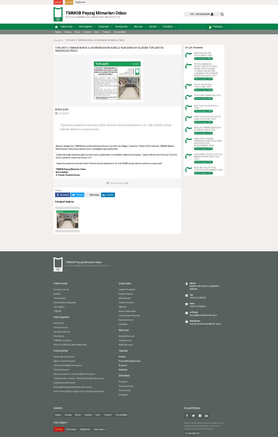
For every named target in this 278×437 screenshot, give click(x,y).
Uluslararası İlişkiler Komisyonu (68, 365)
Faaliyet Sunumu (126, 302)
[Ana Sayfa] (56, 27)
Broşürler (123, 365)
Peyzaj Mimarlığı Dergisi (130, 361)
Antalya (67, 32)
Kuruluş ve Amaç (61, 289)
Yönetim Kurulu (61, 327)
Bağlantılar (81, 2)
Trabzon (106, 32)
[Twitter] (193, 416)
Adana (58, 32)
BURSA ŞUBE (61, 109)
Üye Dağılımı (59, 307)
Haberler (123, 307)
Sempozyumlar (126, 386)
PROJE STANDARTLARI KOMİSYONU (70, 345)
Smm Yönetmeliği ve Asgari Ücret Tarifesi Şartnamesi (79, 391)
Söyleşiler (123, 395)
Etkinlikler (168, 26)
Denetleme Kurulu (62, 332)
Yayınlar (153, 26)
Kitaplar (122, 357)
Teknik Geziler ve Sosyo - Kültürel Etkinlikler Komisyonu (79, 378)
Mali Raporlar (125, 298)
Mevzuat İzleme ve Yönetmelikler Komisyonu (74, 374)
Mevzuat (138, 26)
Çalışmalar (103, 26)
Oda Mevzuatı (125, 340)
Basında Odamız (126, 320)
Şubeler (57, 294)
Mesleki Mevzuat (127, 336)
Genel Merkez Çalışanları (65, 302)
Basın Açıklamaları (127, 311)
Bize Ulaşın (71, 429)
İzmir (96, 32)
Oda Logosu (99, 429)
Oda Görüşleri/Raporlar (129, 315)
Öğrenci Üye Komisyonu (64, 361)
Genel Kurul (59, 323)
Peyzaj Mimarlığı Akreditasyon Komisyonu (73, 387)
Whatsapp (94, 195)
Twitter (79, 195)
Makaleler (123, 370)
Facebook (64, 195)
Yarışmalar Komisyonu (64, 357)
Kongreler (123, 382)
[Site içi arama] (222, 14)
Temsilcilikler (120, 32)
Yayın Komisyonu (61, 370)
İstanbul (87, 32)
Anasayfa (58, 40)
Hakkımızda (66, 26)
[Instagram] (200, 416)
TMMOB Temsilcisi (62, 340)
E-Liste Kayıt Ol (192, 433)
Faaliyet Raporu (126, 294)
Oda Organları (85, 26)
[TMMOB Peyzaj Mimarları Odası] (58, 14)
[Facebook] (187, 416)
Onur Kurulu (59, 336)
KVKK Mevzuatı (126, 345)
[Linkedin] (206, 416)
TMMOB (57, 311)
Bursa (77, 32)
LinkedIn (110, 195)
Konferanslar (125, 390)
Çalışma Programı (127, 289)
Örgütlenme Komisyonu (64, 383)
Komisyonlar (121, 26)
